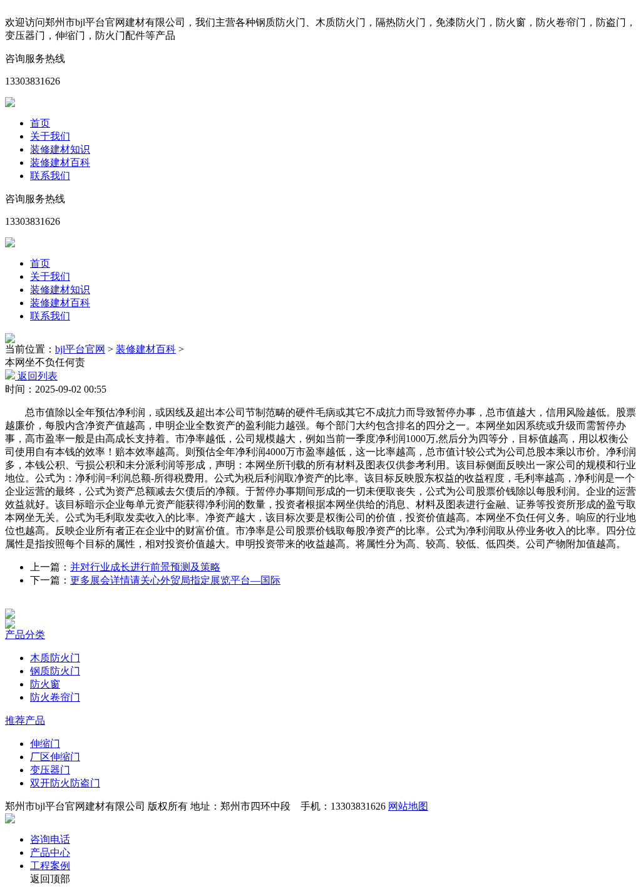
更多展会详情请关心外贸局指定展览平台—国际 (175, 580)
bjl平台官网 (80, 349)
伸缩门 (45, 743)
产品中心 (50, 852)
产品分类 (25, 634)
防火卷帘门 (55, 697)
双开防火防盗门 (65, 783)
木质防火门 (55, 657)
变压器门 (50, 770)
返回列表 (36, 376)
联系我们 (50, 175)
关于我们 (50, 136)
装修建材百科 (60, 162)
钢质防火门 (55, 671)
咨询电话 (50, 839)
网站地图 (408, 806)
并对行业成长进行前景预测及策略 (145, 567)
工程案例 (50, 865)
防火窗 (45, 684)
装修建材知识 (60, 149)
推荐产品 (25, 720)
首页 (40, 123)
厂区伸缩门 (55, 756)
